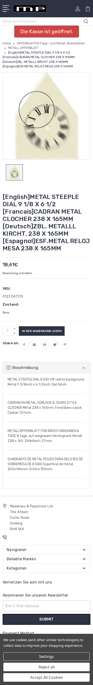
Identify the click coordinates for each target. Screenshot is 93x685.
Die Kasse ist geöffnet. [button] (46, 31)
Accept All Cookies (46, 677)
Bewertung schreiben (17, 273)
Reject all (47, 667)
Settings (46, 656)
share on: (11, 343)
